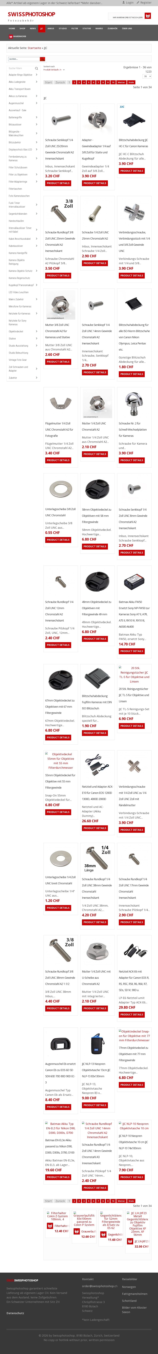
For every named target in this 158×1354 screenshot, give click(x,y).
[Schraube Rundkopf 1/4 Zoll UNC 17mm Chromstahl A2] (125, 867)
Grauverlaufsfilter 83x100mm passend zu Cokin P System (88, 1231)
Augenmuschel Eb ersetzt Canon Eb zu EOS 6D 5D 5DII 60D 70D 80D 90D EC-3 (60, 1073)
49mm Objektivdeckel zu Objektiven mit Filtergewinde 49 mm (96, 608)
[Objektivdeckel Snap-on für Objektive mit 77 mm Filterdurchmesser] (125, 1040)
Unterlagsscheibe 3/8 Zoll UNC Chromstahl (60, 512)
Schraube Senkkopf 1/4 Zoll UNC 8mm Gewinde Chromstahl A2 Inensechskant (133, 519)
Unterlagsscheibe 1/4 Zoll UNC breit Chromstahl (60, 880)
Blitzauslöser (15, 124)
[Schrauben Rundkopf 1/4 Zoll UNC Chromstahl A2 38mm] (89, 867)
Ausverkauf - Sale (17, 110)
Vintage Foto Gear (18, 359)
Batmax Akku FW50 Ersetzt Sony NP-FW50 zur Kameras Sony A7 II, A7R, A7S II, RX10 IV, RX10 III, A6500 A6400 (134, 614)
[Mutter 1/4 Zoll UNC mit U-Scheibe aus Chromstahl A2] (89, 959)
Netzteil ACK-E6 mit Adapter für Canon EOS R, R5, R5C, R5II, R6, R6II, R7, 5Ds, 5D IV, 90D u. (134, 981)
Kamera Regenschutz (19, 278)
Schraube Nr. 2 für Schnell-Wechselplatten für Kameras (133, 429)
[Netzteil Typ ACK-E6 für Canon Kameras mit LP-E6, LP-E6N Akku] (125, 959)
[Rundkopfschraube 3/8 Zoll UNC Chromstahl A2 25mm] (52, 220)
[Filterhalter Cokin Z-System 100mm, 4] (57, 1216)
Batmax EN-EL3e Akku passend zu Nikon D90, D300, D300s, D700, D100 (59, 1146)
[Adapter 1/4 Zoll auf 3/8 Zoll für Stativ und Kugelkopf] (89, 128)
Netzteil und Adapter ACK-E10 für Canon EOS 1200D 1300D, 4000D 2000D (97, 793)
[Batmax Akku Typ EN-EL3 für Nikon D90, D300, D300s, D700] (52, 1133)
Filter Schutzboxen (18, 167)
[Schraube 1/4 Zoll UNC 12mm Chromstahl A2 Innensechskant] (52, 590)
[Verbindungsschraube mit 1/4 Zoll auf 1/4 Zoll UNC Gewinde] (125, 775)
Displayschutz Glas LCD (20, 149)
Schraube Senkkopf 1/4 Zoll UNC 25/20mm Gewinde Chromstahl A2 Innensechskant (59, 149)
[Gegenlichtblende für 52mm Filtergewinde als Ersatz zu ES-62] (106, 1226)
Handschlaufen (16, 220)
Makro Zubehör (16, 299)
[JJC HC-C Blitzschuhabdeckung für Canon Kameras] (125, 128)
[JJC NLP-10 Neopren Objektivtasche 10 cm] (125, 1130)
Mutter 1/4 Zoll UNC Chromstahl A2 (94, 426)
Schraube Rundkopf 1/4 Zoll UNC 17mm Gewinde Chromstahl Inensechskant (134, 888)
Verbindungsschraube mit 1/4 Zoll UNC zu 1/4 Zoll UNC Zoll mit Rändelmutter (132, 796)
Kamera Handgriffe (18, 253)
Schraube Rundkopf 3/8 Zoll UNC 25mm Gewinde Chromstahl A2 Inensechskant (60, 241)
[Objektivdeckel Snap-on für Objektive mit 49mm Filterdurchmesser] (89, 590)
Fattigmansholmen (134, 1294)
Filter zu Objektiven (18, 174)
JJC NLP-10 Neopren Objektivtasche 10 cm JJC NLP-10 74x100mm (133, 1142)
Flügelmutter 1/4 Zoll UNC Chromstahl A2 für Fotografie (59, 429)
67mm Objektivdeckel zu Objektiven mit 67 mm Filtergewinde (60, 707)
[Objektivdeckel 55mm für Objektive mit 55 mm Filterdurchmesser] (52, 766)
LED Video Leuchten (19, 292)
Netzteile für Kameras (19, 313)
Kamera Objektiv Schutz (20, 271)
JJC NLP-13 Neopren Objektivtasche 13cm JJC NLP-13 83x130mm (96, 1070)
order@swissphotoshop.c (99, 1286)
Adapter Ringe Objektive (20, 74)
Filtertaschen (15, 188)
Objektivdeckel (16, 331)
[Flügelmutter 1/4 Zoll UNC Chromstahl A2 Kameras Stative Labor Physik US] (52, 411)
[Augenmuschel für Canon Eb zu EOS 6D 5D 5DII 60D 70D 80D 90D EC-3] (52, 1052)
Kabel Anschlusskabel (20, 238)
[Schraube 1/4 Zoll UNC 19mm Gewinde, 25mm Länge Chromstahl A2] (89, 220)
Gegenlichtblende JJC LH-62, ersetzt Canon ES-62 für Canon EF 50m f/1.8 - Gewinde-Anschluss (114, 1234)
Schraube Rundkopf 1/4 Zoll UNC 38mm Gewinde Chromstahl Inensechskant (97, 888)
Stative (12, 338)
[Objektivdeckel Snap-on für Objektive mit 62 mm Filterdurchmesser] (52, 688)
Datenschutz (15, 1313)
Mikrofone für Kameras (20, 306)
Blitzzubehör (15, 142)
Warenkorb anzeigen (148, 16)
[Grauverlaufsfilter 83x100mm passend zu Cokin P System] (84, 1218)
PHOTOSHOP (31, 14)
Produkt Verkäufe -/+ (52, 69)
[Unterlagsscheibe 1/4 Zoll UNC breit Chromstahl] (52, 865)
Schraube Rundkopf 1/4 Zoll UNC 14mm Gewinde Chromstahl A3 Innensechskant (97, 1154)
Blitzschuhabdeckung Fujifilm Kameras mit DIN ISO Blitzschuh (97, 702)
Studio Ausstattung (18, 345)
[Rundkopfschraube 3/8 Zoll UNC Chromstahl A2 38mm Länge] (52, 959)
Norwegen (129, 1287)
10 (113, 82)
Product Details (69, 128)
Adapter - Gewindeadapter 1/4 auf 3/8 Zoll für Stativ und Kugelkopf (96, 149)
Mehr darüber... (92, 3)
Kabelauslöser (16, 245)
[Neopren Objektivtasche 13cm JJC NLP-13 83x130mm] (89, 1052)
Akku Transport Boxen (20, 89)
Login (129, 2)
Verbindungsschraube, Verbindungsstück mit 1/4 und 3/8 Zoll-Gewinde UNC (134, 241)
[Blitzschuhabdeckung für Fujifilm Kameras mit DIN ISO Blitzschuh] (125, 313)
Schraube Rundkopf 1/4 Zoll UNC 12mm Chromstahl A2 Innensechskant (59, 611)
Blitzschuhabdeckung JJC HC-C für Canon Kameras (133, 143)
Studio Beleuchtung (18, 352)
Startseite (34, 48)
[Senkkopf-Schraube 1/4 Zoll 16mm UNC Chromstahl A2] (52, 128)
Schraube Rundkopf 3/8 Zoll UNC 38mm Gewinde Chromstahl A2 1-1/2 (60, 978)
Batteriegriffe (15, 117)
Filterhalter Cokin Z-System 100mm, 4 (61, 1226)
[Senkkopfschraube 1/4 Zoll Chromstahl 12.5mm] (125, 497)
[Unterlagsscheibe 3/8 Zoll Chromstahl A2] (52, 497)
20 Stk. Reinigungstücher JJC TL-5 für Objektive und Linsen (134, 695)
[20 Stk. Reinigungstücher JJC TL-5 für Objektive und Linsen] (125, 680)
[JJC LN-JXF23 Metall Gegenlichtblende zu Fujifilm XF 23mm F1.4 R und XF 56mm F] (137, 1223)
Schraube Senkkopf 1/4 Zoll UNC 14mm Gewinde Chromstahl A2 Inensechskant (97, 334)
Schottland (129, 1301)
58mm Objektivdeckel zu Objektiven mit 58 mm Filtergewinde (96, 516)
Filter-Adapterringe (18, 181)
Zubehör (13, 377)
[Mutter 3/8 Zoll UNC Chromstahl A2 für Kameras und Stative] (52, 313)
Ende (131, 82)
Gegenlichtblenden (18, 213)
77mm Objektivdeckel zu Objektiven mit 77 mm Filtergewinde (133, 1054)
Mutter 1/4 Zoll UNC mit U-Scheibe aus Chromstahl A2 (96, 978)
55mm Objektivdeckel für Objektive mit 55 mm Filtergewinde (60, 781)
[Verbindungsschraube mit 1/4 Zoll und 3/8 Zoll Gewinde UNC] (125, 220)
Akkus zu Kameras (18, 96)
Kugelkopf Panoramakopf (21, 285)
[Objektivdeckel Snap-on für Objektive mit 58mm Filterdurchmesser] (89, 497)
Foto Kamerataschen (19, 195)
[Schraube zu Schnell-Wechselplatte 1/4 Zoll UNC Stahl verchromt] (125, 411)
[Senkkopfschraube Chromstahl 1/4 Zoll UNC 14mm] (89, 313)
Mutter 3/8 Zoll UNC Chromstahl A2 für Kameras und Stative (57, 331)
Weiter (121, 82)
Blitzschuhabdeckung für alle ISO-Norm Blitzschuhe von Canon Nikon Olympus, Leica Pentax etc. (134, 337)
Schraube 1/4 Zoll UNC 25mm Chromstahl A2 (95, 235)
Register (146, 2)
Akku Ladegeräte (17, 81)
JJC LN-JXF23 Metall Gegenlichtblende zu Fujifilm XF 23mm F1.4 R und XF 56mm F (141, 1241)
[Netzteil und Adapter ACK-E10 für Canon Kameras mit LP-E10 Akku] (89, 775)
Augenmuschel (16, 103)
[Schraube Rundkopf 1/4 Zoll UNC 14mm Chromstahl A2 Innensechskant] (89, 1136)
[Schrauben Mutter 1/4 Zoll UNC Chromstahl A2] (89, 411)
